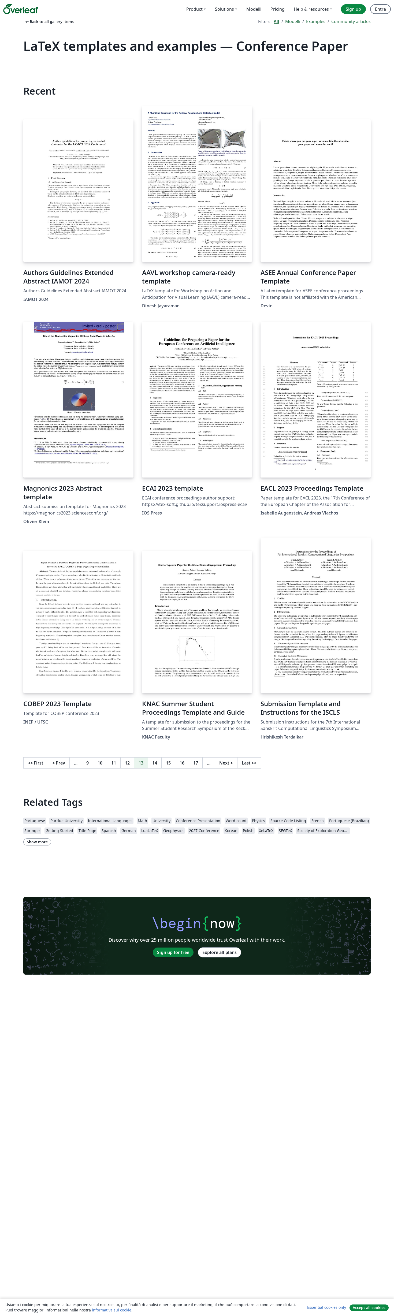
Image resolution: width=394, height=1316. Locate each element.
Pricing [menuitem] (277, 9)
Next (226, 763)
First (35, 763)
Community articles (351, 21)
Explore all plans (219, 952)
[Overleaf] (20, 9)
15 (168, 763)
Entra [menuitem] (380, 9)
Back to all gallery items (49, 21)
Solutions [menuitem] (224, 9)
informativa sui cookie (111, 1310)
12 (127, 763)
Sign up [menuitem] (353, 9)
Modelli (292, 21)
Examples (315, 21)
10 (100, 763)
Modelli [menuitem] (253, 9)
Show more (37, 841)
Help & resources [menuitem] (311, 9)
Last (249, 763)
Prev (58, 763)
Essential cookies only (326, 1307)
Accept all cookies (369, 1307)
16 (182, 763)
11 (113, 763)
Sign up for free (173, 952)
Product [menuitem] (194, 9)
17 (195, 763)
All (276, 21)
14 (154, 763)
